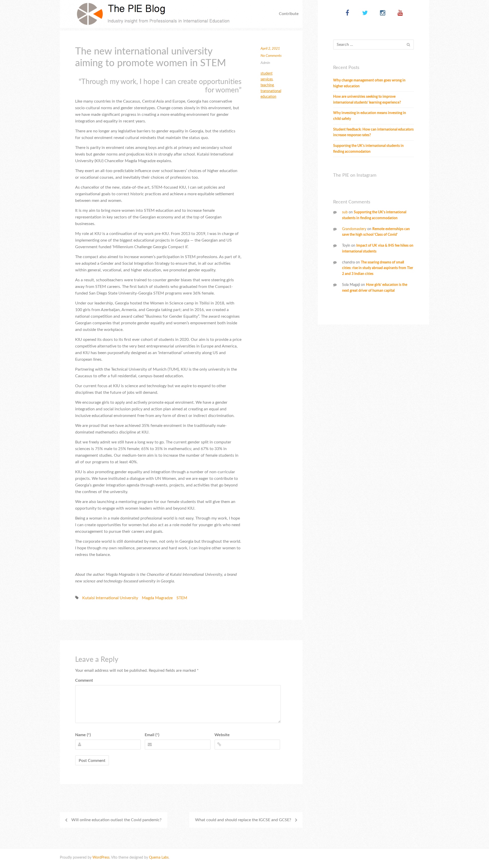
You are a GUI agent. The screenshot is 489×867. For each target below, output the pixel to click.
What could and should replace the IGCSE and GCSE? (243, 820)
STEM (181, 598)
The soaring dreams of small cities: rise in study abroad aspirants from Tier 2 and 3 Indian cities (377, 268)
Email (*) (152, 735)
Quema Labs (159, 857)
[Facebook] (347, 13)
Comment (84, 680)
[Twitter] (365, 13)
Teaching (267, 85)
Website (222, 735)
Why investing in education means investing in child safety (369, 116)
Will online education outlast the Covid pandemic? (116, 820)
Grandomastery (354, 229)
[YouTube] (400, 13)
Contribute (288, 14)
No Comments (271, 56)
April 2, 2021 (270, 48)
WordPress (101, 857)
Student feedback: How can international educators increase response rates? (373, 132)
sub (345, 212)
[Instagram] (382, 13)
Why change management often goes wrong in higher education (369, 83)
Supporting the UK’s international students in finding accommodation (368, 148)
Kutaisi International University (110, 598)
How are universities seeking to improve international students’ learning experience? (367, 99)
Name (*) (83, 735)
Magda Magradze (157, 598)
